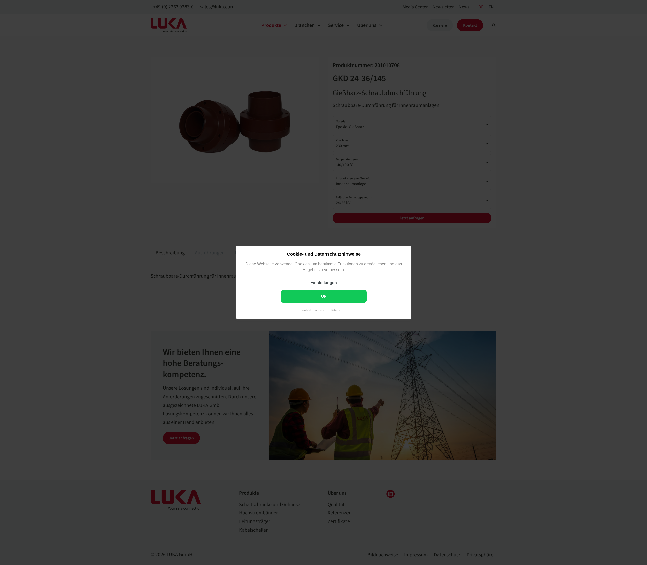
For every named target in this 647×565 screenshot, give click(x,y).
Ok (323, 296)
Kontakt (306, 310)
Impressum (321, 310)
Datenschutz (339, 310)
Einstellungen (323, 283)
